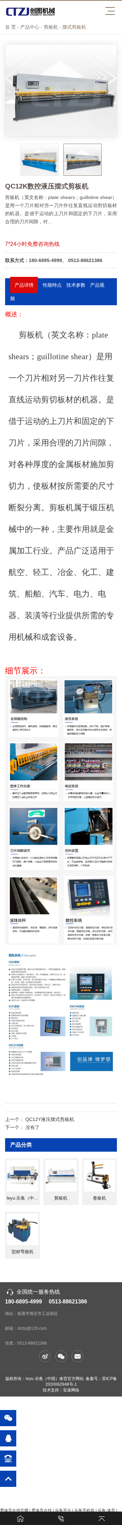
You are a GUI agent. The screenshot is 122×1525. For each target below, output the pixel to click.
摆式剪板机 (74, 27)
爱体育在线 (42, 1510)
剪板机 (51, 27)
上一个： (39, 1119)
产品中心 (29, 27)
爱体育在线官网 (14, 1510)
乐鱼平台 (63, 1510)
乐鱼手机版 (84, 1510)
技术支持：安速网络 (61, 1390)
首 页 (10, 27)
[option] (61, 91)
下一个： (22, 1127)
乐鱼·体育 (106, 1510)
